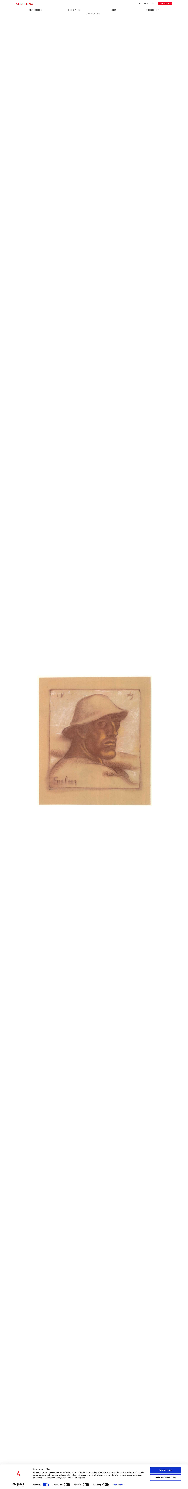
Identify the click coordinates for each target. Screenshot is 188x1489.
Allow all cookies (165, 1470)
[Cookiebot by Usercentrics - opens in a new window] (18, 1484)
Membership (153, 10)
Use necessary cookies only (165, 1477)
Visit (113, 10)
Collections (35, 10)
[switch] (67, 1484)
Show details (118, 1485)
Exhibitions (74, 10)
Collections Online (93, 13)
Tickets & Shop (165, 3)
